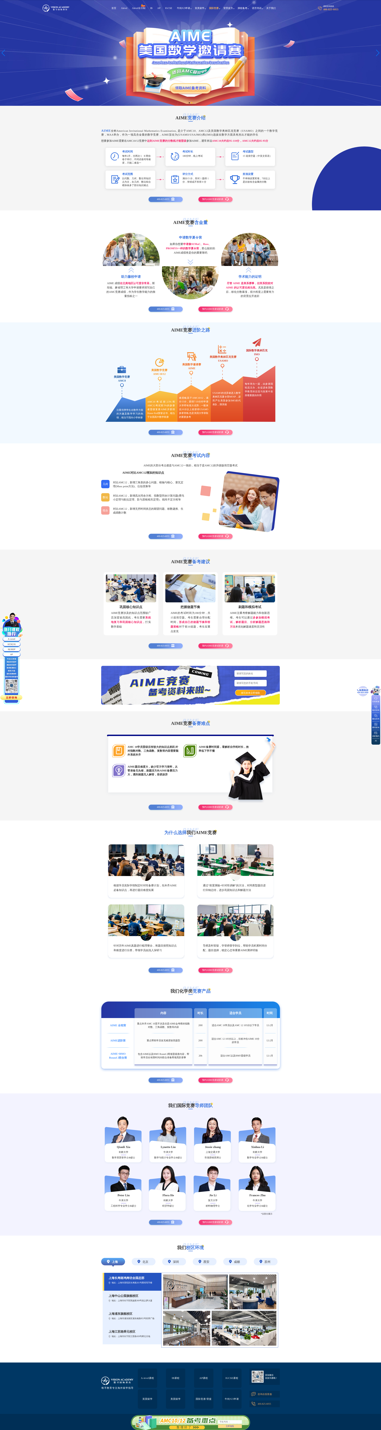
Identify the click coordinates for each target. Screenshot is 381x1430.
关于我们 (271, 8)
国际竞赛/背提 (204, 1399)
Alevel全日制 (138, 8)
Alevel (124, 8)
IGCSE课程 (231, 1378)
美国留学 (176, 1399)
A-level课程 (147, 1378)
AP (158, 8)
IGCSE (168, 8)
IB (151, 8)
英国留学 (147, 1399)
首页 (113, 8)
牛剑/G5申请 (232, 1399)
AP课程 (203, 1378)
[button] (3, 53)
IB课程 (175, 1378)
